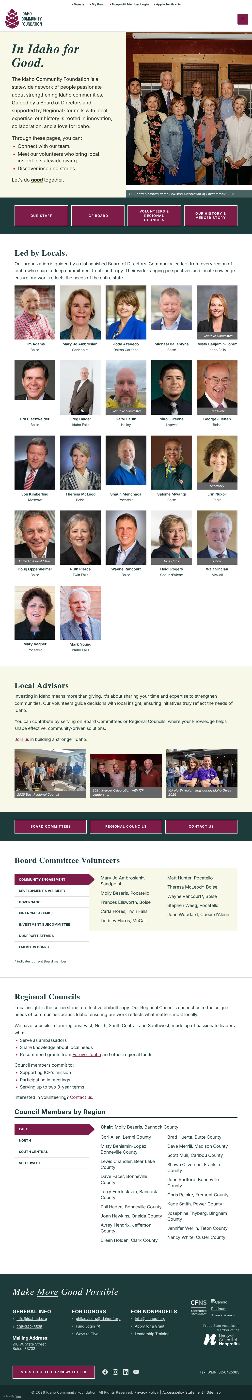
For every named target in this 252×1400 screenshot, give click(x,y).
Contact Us (201, 826)
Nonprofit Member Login (130, 4)
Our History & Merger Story (210, 216)
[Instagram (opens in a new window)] (115, 1372)
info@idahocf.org (31, 1318)
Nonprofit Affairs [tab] (36, 936)
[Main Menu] (242, 19)
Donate (79, 4)
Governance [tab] (31, 902)
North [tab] (25, 1140)
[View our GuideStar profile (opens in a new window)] (225, 1307)
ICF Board (98, 216)
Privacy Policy (146, 1392)
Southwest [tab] (30, 1163)
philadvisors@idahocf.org (98, 1318)
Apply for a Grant (149, 1326)
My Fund (98, 4)
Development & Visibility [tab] (42, 891)
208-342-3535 (29, 1326)
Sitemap (214, 1392)
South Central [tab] (33, 1152)
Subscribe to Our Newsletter (54, 1372)
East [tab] (23, 1129)
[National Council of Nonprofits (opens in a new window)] (221, 1338)
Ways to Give (87, 1333)
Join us (22, 739)
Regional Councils (126, 826)
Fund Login (85, 1326)
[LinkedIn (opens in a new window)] (125, 1372)
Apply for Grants (168, 4)
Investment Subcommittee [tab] (44, 924)
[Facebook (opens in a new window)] (105, 1372)
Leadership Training (152, 1333)
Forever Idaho (87, 1054)
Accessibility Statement (182, 1392)
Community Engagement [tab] (42, 879)
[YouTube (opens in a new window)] (136, 1372)
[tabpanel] (163, 899)
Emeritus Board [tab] (34, 947)
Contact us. (81, 1097)
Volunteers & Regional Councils (154, 215)
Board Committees (51, 826)
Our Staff (41, 216)
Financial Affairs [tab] (36, 913)
